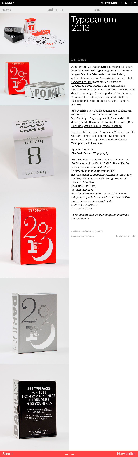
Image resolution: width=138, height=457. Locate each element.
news (6, 9)
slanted (8, 3)
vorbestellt (127, 132)
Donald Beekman (90, 122)
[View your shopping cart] (131, 3)
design (85, 231)
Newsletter (126, 453)
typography (99, 231)
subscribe (109, 3)
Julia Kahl (82, 60)
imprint (119, 236)
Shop (98, 9)
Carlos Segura (92, 125)
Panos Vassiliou (112, 125)
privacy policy (130, 236)
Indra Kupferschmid (114, 122)
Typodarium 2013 (81, 81)
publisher (56, 9)
